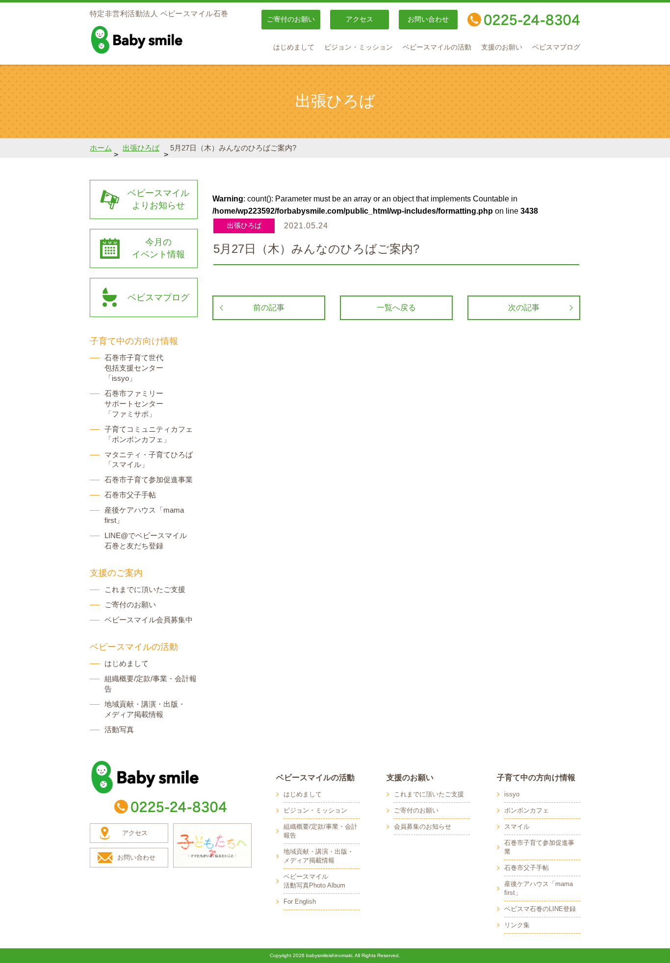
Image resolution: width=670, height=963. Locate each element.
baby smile (158, 40)
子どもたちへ (212, 845)
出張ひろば (141, 148)
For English (299, 901)
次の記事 (524, 307)
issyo (511, 794)
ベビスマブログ (556, 47)
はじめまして (293, 47)
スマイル (517, 826)
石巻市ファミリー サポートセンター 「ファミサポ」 (133, 403)
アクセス (359, 19)
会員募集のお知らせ (422, 826)
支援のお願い (501, 47)
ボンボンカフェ (526, 810)
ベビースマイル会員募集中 (148, 620)
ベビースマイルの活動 (437, 47)
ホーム (101, 148)
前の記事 (268, 307)
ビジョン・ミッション (358, 47)
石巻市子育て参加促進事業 (148, 479)
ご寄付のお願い (291, 19)
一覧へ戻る (396, 307)
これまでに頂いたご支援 (144, 589)
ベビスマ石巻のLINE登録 (540, 909)
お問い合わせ (428, 19)
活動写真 (119, 729)
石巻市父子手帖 (130, 495)
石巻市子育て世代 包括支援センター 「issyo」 (133, 367)
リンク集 (517, 925)
